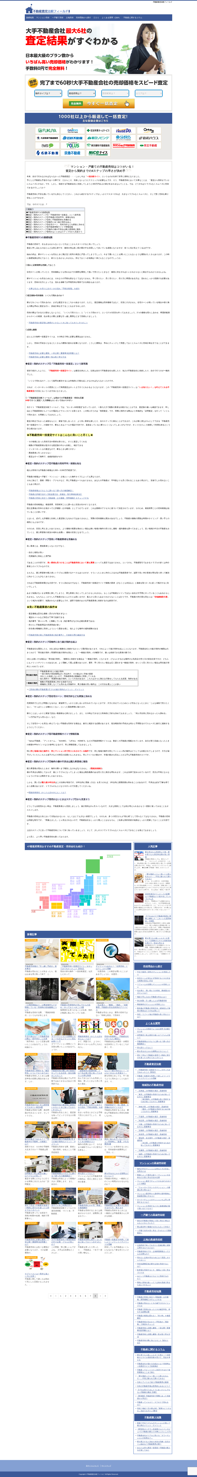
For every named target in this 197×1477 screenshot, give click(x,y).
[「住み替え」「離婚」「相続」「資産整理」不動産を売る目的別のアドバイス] (112, 989)
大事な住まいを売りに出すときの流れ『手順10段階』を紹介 (54, 289)
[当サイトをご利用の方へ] (63, 1196)
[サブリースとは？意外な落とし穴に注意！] (37, 1264)
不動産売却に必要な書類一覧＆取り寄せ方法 (47, 357)
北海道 (110, 856)
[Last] (105, 1295)
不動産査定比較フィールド (96, 1474)
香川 (53, 913)
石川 (72, 883)
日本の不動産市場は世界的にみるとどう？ (153, 1386)
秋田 (105, 878)
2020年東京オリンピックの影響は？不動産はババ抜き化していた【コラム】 (158, 896)
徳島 (59, 913)
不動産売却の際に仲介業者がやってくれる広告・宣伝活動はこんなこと (63, 1073)
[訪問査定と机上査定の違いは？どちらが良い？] (37, 1164)
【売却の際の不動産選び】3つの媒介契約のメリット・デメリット (56, 689)
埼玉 (104, 896)
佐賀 (38, 887)
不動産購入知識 (152, 1417)
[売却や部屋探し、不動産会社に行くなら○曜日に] (116, 1027)
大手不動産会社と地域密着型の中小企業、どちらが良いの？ (63, 1241)
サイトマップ (106, 1466)
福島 (105, 883)
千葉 (104, 899)
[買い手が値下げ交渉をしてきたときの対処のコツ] (90, 1130)
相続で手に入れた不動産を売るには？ (152, 997)
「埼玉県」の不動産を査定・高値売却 (152, 1120)
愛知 (91, 911)
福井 (78, 878)
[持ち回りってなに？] (90, 1164)
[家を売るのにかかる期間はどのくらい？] (116, 1164)
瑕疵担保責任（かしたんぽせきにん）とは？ (47, 792)
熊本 (38, 889)
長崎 (44, 887)
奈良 (69, 916)
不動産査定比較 (152, 1064)
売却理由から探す (83, 17)
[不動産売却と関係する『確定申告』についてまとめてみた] (37, 1061)
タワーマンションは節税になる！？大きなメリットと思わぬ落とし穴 (63, 1038)
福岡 (44, 884)
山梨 (78, 881)
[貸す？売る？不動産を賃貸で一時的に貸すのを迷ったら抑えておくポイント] (37, 1196)
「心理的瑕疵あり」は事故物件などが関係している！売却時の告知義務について (41, 1007)
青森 (99, 878)
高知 (59, 916)
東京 (104, 902)
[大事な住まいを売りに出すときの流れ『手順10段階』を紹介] (90, 1095)
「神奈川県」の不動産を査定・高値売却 (152, 1107)
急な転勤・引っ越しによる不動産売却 (152, 1001)
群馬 (98, 896)
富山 (72, 881)
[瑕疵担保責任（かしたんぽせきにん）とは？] (90, 1027)
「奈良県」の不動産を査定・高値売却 (152, 1134)
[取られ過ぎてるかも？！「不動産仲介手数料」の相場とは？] (37, 1130)
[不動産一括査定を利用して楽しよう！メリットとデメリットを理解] (116, 1230)
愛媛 (53, 916)
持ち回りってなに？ (86, 1173)
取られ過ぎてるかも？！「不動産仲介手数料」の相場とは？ (37, 1141)
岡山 (60, 885)
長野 (78, 883)
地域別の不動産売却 (153, 1085)
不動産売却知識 (152, 1291)
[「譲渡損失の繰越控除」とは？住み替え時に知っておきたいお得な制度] (90, 1061)
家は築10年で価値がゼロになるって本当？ (153, 1227)
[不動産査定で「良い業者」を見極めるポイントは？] (116, 1095)
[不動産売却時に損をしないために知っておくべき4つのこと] (90, 1230)
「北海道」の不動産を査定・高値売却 (152, 1091)
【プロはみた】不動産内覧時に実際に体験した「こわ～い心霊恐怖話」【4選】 (158, 918)
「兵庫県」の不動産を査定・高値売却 (152, 1150)
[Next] (100, 1295)
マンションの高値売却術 (153, 1163)
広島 (60, 888)
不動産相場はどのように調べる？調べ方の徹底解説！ (51, 490)
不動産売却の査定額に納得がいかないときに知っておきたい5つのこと (58, 323)
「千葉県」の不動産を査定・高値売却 (152, 1117)
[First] (50, 1295)
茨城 (98, 902)
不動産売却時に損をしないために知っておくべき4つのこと (90, 1241)
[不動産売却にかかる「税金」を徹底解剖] (90, 1196)
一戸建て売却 (57, 17)
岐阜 (85, 911)
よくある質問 (153, 1023)
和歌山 (76, 916)
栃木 (98, 899)
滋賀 (69, 911)
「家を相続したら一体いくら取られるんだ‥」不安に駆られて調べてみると (158, 876)
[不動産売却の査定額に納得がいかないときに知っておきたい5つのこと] (63, 1095)
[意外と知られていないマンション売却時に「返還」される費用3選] (116, 1130)
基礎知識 (30, 17)
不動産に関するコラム (132, 17)
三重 (91, 913)
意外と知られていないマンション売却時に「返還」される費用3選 (116, 1141)
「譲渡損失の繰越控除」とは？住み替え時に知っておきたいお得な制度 (90, 1073)
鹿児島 (39, 892)
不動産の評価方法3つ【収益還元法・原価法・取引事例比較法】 (55, 494)
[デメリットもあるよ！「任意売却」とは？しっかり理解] (112, 950)
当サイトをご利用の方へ (61, 1205)
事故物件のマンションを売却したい (151, 1004)
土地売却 (69, 17)
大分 (38, 884)
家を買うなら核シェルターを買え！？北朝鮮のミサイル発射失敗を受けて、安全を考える (158, 940)
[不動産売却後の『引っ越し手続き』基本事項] (41, 950)
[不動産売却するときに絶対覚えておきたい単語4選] (37, 1095)
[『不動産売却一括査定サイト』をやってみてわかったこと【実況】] (77, 950)
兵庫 (75, 914)
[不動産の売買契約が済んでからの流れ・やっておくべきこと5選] (77, 989)
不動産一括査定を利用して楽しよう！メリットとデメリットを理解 (116, 1241)
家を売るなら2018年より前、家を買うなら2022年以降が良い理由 (157, 854)
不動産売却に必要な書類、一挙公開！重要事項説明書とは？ (54, 353)
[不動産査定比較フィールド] (47, 13)
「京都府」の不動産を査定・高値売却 (152, 1130)
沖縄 (33, 911)
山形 (105, 881)
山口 (54, 891)
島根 (54, 888)
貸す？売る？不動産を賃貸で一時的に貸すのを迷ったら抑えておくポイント (37, 1207)
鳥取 (54, 885)
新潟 (72, 878)
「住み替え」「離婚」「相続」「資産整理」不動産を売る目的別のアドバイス (112, 1007)
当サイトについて (92, 1466)
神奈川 (99, 904)
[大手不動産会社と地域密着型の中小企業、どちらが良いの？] (63, 1230)
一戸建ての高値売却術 (153, 1215)
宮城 (99, 883)
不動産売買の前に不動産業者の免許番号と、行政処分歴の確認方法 (57, 635)
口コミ (96, 17)
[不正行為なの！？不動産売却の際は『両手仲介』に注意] (37, 1027)
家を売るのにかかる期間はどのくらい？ (152, 1051)
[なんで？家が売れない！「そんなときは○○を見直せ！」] (116, 1061)
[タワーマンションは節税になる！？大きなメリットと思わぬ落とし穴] (63, 1027)
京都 (69, 914)
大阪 (75, 911)
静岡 (85, 913)
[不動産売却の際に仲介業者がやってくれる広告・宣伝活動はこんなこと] (63, 1061)
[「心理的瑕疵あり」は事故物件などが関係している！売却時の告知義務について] (41, 989)
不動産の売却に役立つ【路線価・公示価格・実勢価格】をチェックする (59, 498)
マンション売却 (42, 17)
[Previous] (55, 1295)
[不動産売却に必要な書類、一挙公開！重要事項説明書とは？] (37, 1230)
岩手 (99, 881)
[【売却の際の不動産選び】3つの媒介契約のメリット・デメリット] (63, 1130)
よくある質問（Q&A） (111, 17)
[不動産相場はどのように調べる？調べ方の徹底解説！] (63, 1164)
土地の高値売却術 (152, 1239)
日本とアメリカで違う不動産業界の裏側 (152, 1382)
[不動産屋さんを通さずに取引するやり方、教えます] (116, 1196)
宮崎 (44, 889)
